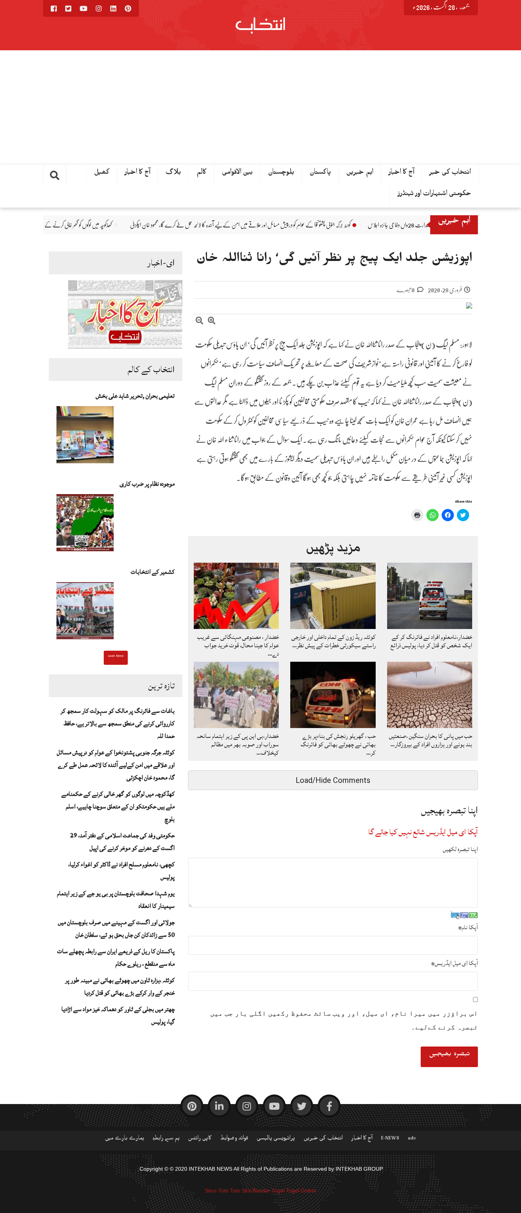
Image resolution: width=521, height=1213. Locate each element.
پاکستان (320, 174)
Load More (116, 657)
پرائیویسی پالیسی (276, 1139)
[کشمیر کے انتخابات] (85, 613)
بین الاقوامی (237, 174)
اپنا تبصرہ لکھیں (460, 849)
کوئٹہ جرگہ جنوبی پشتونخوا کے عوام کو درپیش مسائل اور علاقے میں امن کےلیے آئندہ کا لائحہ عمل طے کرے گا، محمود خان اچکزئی (291, 225)
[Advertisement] (260, 107)
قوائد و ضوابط (234, 1139)
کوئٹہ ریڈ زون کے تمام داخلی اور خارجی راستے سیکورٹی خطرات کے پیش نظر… (333, 641)
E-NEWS (390, 1139)
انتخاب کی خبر (450, 174)
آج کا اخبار (137, 174)
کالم (201, 174)
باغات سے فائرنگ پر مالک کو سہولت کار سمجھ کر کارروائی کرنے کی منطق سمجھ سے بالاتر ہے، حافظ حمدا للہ (118, 723)
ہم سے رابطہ (166, 1139)
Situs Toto (216, 1190)
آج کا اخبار (401, 174)
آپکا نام (468, 927)
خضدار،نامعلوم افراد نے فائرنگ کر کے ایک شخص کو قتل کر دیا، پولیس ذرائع (431, 641)
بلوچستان (281, 174)
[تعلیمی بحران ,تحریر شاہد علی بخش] (85, 437)
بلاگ (173, 174)
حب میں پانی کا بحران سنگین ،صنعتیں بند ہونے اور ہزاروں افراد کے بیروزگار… (430, 740)
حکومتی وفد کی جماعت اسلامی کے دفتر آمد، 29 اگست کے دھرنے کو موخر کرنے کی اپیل (122, 841)
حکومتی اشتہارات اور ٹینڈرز (434, 195)
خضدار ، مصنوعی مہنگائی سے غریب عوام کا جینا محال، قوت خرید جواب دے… (238, 645)
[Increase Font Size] (211, 321)
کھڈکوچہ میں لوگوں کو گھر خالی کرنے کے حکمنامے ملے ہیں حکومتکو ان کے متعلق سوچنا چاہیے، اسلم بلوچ (118, 806)
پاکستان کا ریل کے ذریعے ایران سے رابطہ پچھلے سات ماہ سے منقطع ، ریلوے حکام (116, 957)
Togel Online (301, 1190)
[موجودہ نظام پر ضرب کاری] (85, 525)
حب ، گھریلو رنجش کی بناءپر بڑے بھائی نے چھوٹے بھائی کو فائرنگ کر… (338, 744)
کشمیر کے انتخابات (153, 572)
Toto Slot (240, 1190)
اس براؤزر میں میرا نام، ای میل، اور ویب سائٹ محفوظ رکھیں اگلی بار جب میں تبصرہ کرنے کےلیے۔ (344, 1020)
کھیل (101, 174)
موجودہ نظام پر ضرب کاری (147, 484)
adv (412, 1139)
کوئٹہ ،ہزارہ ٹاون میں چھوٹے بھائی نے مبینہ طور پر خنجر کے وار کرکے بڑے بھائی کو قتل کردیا (120, 986)
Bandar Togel (268, 1190)
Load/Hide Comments (333, 780)
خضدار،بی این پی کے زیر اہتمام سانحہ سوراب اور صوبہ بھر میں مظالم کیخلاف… (237, 744)
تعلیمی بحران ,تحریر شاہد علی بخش (135, 396)
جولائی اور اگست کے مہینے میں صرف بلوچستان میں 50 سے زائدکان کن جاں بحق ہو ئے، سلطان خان (116, 928)
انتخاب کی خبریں (323, 1139)
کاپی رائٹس (200, 1139)
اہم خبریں (359, 174)
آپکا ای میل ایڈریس (454, 963)
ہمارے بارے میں (124, 1139)
